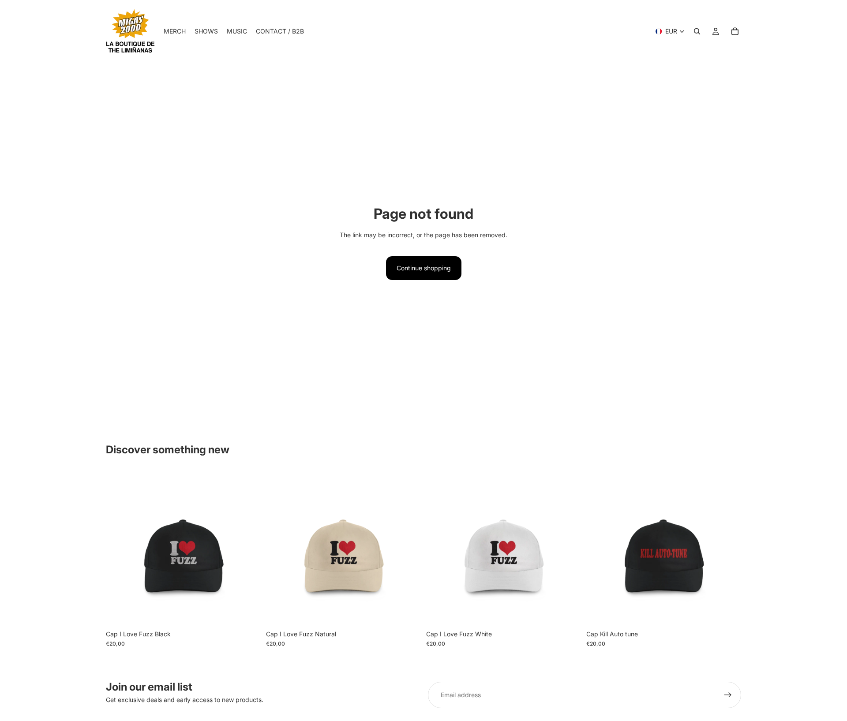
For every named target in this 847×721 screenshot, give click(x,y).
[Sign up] (728, 695)
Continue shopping (424, 268)
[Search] (697, 31)
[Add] (247, 612)
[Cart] (735, 31)
